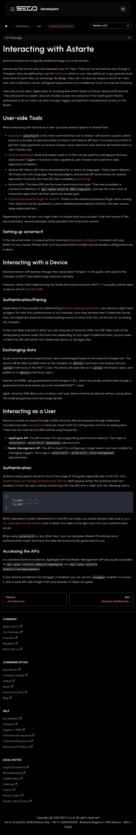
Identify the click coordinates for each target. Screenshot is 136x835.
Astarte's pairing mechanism (80, 308)
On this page (13, 37)
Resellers (8, 643)
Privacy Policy (11, 795)
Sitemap (8, 784)
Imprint (7, 790)
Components (36, 425)
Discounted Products (16, 746)
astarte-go (83, 179)
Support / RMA (12, 729)
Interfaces (61, 73)
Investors (8, 638)
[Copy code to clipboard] (129, 496)
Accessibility (10, 718)
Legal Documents (14, 767)
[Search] (123, 9)
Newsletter (10, 669)
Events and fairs (13, 692)
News (6, 686)
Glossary (8, 724)
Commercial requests (17, 735)
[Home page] (6, 26)
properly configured (85, 240)
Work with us (11, 649)
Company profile (13, 675)
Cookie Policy (11, 778)
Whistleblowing (12, 773)
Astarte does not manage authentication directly (35, 481)
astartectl (14, 135)
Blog (5, 698)
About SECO (11, 626)
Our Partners (11, 632)
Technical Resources (16, 741)
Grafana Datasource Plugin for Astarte (33, 199)
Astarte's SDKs (34, 289)
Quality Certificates (15, 801)
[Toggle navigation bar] (12, 9)
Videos (7, 681)
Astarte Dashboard (20, 155)
